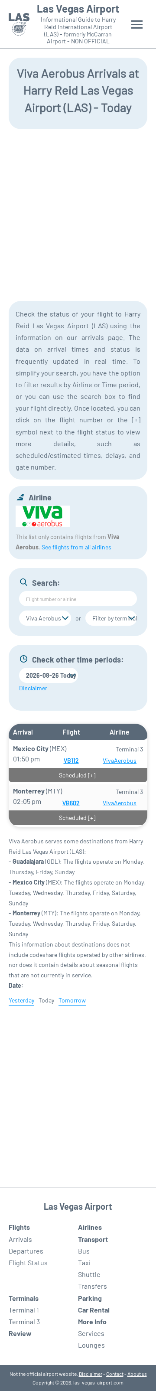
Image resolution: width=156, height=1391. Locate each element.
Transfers (92, 1286)
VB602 (71, 803)
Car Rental (94, 1310)
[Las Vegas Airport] (19, 24)
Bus (84, 1251)
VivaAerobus (119, 760)
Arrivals (20, 1239)
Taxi (84, 1262)
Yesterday (21, 1000)
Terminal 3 (24, 1321)
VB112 (71, 760)
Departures (26, 1251)
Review (20, 1333)
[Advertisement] (78, 214)
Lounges (91, 1345)
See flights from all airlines (76, 547)
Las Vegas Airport (78, 8)
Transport (93, 1239)
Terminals (24, 1298)
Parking (90, 1298)
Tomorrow (72, 1000)
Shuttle (89, 1274)
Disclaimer (90, 1374)
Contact (115, 1374)
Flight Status (28, 1262)
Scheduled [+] (77, 775)
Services (91, 1333)
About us (137, 1374)
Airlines (90, 1227)
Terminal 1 (24, 1310)
